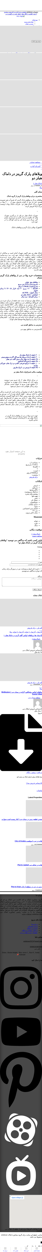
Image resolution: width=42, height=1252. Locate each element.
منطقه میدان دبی (34, 698)
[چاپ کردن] (41, 168)
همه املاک (34, 20)
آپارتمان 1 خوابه (30, 632)
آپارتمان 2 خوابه (18, 632)
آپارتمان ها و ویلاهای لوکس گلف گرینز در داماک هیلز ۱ (23, 635)
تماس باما (38, 937)
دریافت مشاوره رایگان (30, 930)
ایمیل (40, 565)
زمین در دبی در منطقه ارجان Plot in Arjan (26, 887)
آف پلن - (39, 628)
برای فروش (33, 477)
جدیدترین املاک (29, 24)
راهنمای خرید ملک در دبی (29, 933)
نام (41, 562)
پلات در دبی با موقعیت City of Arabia (28, 841)
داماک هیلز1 (36, 639)
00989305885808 (36, 947)
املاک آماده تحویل (28, 22)
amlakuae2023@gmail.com (32, 941)
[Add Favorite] (41, 164)
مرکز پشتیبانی (33, 926)
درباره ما (34, 924)
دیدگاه (40, 576)
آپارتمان (39, 632)
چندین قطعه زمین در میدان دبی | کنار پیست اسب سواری (22, 819)
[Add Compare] (40, 164)
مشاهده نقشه (37, 536)
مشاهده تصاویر (35, 162)
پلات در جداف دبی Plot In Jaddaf (30, 865)
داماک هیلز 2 (37, 183)
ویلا (41, 188)
